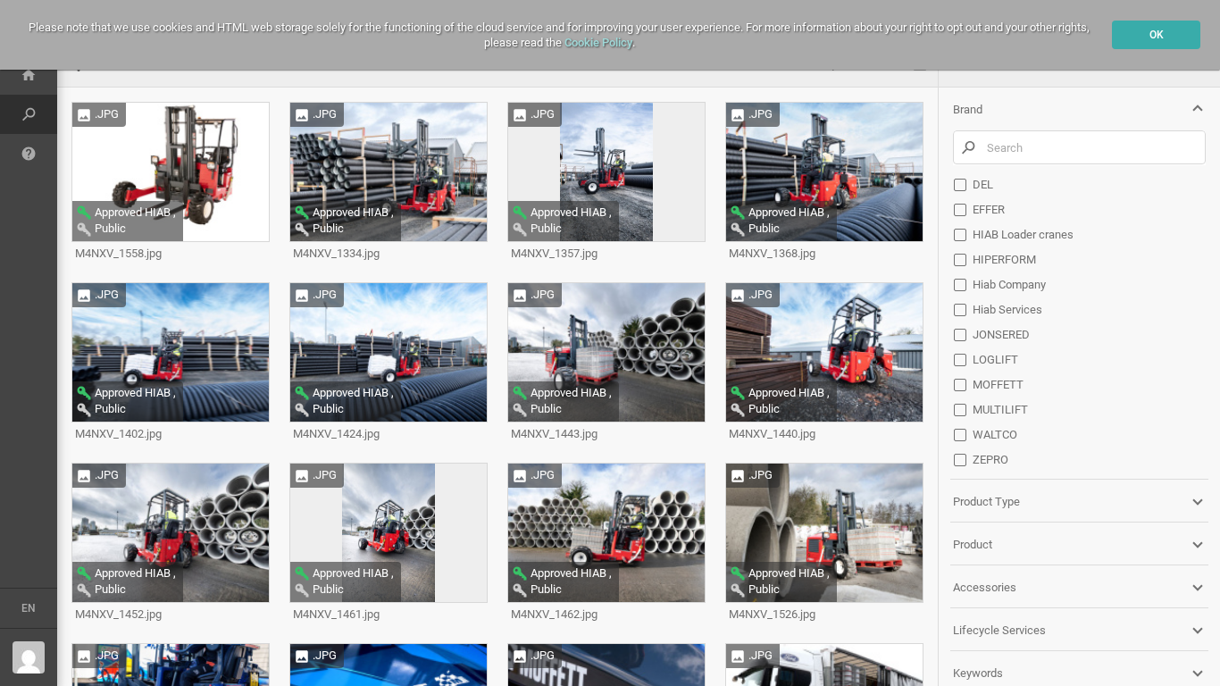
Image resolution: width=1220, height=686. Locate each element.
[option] (1079, 184)
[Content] (28, 114)
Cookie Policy (598, 42)
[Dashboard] (28, 75)
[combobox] (1075, 147)
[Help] (28, 153)
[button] (1079, 109)
